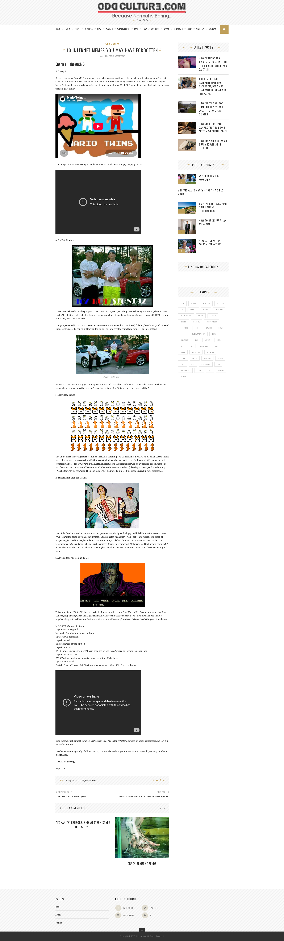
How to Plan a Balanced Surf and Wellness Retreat (213, 144)
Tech (136, 29)
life (182, 346)
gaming (209, 328)
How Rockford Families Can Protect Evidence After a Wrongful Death (213, 127)
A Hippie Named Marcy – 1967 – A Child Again (200, 192)
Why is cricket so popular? (209, 177)
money (217, 346)
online (183, 358)
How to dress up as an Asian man (212, 222)
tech (193, 364)
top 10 (81, 780)
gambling (184, 328)
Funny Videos (72, 780)
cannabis (220, 303)
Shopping (200, 29)
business (206, 303)
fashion (213, 316)
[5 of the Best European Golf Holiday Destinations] (187, 203)
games (197, 328)
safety (194, 358)
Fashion (109, 29)
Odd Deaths (196, 352)
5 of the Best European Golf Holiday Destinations (213, 207)
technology (205, 364)
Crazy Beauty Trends (142, 863)
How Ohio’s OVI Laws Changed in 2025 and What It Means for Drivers (211, 108)
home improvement (198, 334)
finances (196, 322)
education (219, 310)
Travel (77, 29)
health (221, 328)
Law (196, 340)
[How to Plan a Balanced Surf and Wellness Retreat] (187, 140)
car (182, 310)
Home (57, 29)
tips (218, 364)
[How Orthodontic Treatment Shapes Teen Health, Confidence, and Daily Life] (187, 58)
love (191, 346)
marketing (204, 346)
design (205, 310)
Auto (99, 29)
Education (178, 29)
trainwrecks (90, 780)
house (214, 334)
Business (89, 29)
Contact (212, 29)
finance (184, 322)
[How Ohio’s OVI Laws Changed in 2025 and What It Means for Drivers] (187, 102)
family (200, 316)
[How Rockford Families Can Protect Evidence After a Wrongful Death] (187, 123)
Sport (166, 29)
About (67, 29)
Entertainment (123, 29)
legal (219, 340)
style (183, 364)
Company (193, 310)
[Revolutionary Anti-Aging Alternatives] (187, 240)
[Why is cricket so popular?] (187, 175)
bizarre (194, 303)
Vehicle (221, 370)
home (182, 334)
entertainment (186, 316)
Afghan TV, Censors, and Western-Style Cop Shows (83, 824)
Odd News (210, 352)
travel (199, 370)
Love (145, 29)
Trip (210, 370)
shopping (207, 358)
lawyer (207, 340)
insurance (185, 340)
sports (220, 358)
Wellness (155, 29)
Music (183, 352)
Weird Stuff (112, 44)
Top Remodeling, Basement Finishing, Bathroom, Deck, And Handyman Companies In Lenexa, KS (213, 86)
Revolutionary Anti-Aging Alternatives (211, 242)
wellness (184, 376)
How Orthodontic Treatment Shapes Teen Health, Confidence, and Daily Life (213, 63)
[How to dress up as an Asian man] (187, 220)
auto (182, 303)
